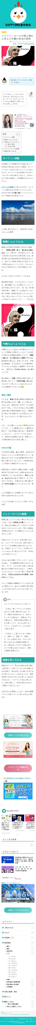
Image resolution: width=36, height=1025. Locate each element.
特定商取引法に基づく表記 (25, 1018)
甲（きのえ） (13, 972)
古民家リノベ (18, 938)
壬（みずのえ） (13, 963)
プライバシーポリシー (9, 1018)
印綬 (20, 979)
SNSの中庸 (11, 146)
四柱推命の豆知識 (20, 984)
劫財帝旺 (20, 951)
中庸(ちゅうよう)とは (11, 142)
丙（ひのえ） (13, 958)
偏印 (20, 946)
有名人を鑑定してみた (20, 1006)
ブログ (4, 32)
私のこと (18, 996)
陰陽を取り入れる (10, 151)
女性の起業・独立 (18, 992)
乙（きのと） (13, 961)
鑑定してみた (18, 1002)
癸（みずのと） (13, 974)
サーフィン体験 (9, 137)
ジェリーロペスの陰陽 (11, 149)
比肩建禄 (20, 987)
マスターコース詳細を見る (18, 767)
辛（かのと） (13, 976)
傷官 (20, 948)
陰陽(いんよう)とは (11, 139)
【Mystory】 (18, 927)
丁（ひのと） (13, 956)
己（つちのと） (13, 965)
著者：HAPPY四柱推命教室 (23, 44)
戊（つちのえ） (13, 970)
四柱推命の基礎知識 (20, 982)
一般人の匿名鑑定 (20, 1004)
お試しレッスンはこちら (18, 734)
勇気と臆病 (11, 144)
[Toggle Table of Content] (17, 134)
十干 (20, 953)
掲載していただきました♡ (11, 883)
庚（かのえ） (13, 967)
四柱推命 (18, 943)
